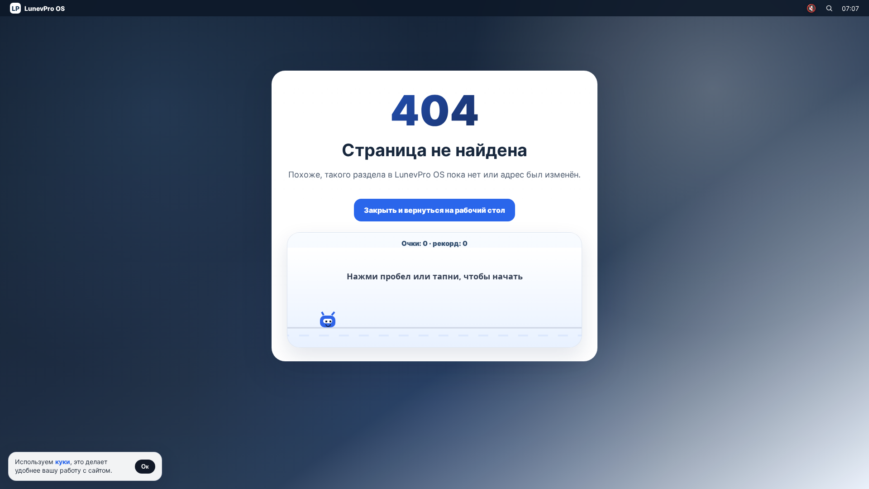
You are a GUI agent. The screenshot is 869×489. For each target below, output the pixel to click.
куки (62, 461)
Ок (145, 466)
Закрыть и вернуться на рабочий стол (434, 210)
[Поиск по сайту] (829, 8)
